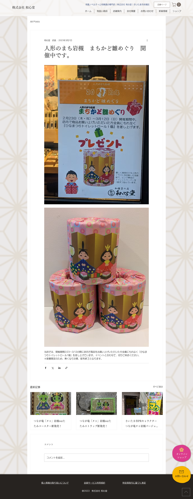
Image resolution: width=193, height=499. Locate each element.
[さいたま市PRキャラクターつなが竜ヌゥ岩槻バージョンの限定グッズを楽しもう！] (142, 403)
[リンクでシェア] (66, 368)
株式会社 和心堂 (23, 7)
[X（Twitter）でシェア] (52, 368)
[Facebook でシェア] (45, 368)
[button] (177, 5)
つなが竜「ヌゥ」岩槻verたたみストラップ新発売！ (95, 423)
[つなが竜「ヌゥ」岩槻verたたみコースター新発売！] (50, 403)
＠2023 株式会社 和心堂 (94, 491)
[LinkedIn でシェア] (59, 368)
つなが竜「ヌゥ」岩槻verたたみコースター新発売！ (49, 423)
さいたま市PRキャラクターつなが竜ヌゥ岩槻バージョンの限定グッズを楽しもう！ (141, 424)
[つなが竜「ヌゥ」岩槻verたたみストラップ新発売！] (96, 403)
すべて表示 (158, 387)
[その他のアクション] (147, 40)
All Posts (35, 22)
